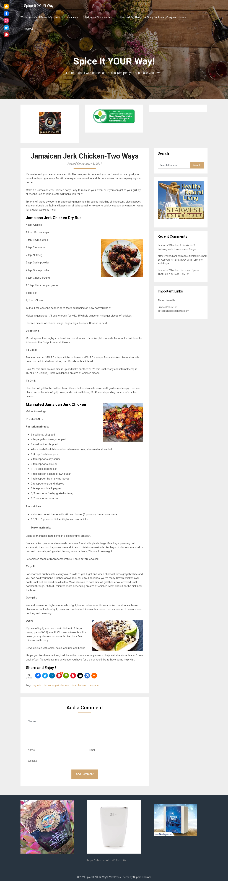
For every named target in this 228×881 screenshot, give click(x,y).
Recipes (71, 17)
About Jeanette (166, 300)
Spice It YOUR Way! (39, 6)
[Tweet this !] (45, 675)
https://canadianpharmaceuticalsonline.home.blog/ (186, 256)
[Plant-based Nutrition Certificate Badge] (114, 123)
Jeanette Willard (167, 245)
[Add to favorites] (6, 6)
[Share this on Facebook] (38, 675)
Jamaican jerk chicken (56, 685)
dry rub (37, 685)
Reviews (28, 28)
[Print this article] (66, 675)
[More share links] (94, 675)
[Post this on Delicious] (87, 675)
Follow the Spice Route (98, 17)
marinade (93, 685)
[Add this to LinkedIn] (52, 675)
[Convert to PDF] (73, 675)
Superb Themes (142, 877)
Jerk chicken (78, 685)
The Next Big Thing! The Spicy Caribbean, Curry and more (152, 17)
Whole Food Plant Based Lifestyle (39, 17)
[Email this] (80, 675)
